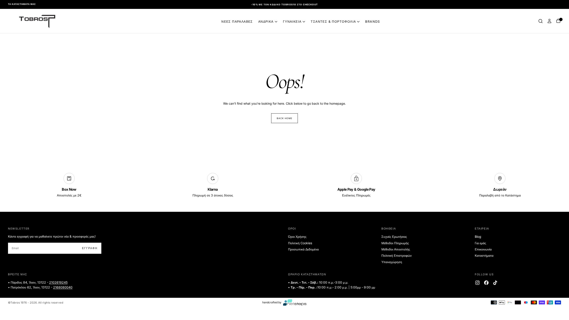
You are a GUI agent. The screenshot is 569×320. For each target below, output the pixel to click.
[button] (540, 21)
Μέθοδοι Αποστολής (395, 249)
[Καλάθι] (558, 21)
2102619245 (58, 282)
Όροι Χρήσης (297, 236)
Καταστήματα (484, 255)
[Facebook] (486, 282)
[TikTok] (495, 282)
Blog (478, 236)
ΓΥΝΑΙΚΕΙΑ (292, 21)
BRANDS (372, 21)
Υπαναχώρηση (391, 262)
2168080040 (62, 287)
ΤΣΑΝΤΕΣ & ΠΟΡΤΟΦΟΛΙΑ (333, 21)
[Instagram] (477, 282)
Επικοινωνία (483, 249)
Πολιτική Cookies (300, 243)
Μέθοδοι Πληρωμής (395, 243)
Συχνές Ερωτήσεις (394, 236)
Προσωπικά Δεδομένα (303, 249)
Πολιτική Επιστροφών (396, 255)
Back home (284, 118)
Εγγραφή (90, 248)
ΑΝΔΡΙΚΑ (266, 21)
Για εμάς (480, 243)
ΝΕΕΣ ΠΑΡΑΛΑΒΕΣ (237, 21)
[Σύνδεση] (549, 21)
